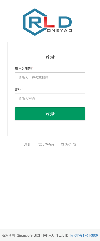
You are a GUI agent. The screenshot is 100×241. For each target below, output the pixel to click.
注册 (28, 144)
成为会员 (68, 144)
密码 (18, 89)
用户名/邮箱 (23, 68)
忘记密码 (46, 144)
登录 (50, 113)
